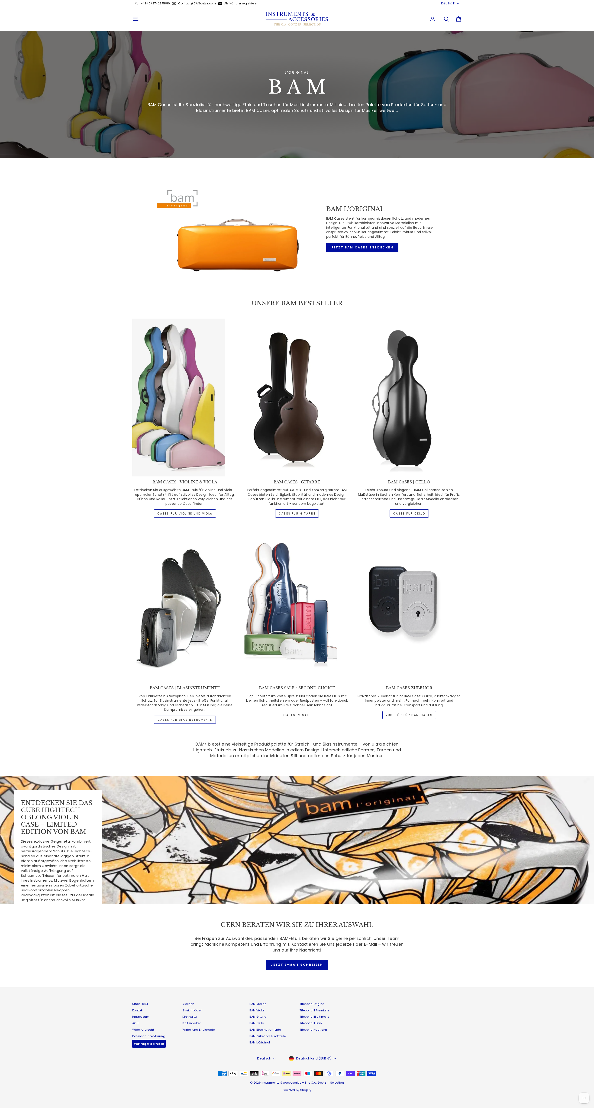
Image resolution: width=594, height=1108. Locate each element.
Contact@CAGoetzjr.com (197, 3)
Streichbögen (192, 1010)
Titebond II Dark (311, 1023)
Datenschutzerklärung (148, 1036)
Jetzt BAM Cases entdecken (362, 247)
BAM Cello (256, 1023)
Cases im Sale (296, 715)
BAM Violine (257, 1004)
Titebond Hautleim (313, 1030)
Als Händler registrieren (241, 3)
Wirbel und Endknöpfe (198, 1030)
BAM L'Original (259, 1042)
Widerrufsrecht (143, 1030)
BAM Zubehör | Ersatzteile (267, 1036)
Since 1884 (140, 1004)
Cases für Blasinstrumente (185, 720)
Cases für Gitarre (297, 513)
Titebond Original (312, 1004)
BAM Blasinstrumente (265, 1030)
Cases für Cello (409, 513)
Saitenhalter (191, 1023)
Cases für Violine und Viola (185, 513)
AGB (135, 1023)
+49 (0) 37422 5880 (155, 3)
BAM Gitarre (258, 1017)
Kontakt (137, 1010)
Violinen (188, 1004)
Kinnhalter (189, 1017)
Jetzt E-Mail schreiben (297, 964)
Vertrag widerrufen (149, 1044)
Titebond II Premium (314, 1010)
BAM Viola (256, 1010)
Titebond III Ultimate (314, 1017)
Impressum (140, 1017)
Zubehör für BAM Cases (409, 715)
